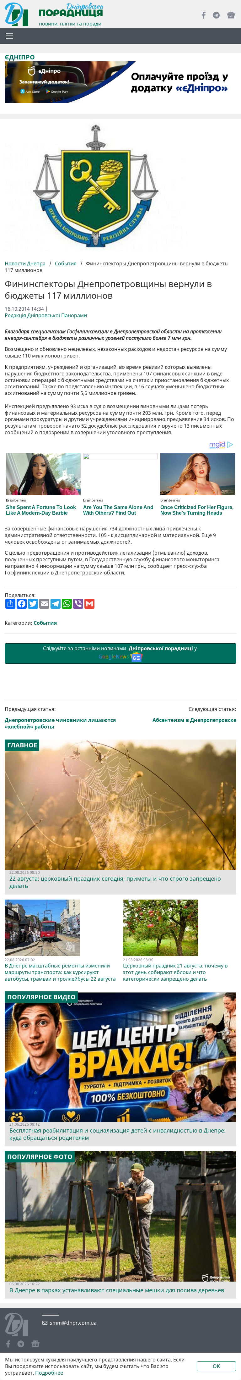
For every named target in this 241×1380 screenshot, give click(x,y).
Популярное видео (41, 997)
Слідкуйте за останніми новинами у (120, 652)
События (66, 263)
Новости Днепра (26, 263)
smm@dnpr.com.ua (73, 1323)
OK (216, 1366)
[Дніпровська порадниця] (21, 1325)
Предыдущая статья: (60, 718)
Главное (22, 745)
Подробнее (49, 1373)
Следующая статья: (194, 715)
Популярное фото (39, 1157)
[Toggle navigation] (9, 36)
